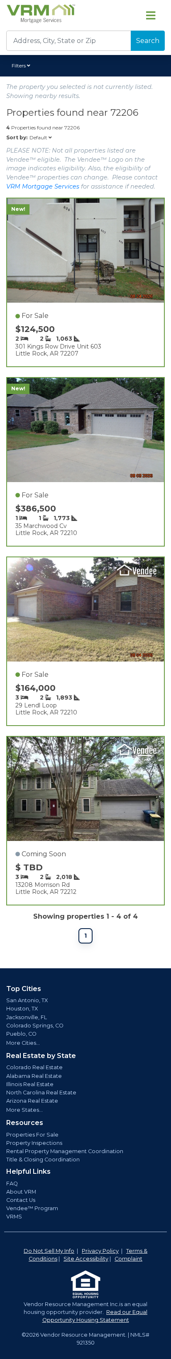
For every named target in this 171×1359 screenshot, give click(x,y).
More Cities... (23, 1043)
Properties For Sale (32, 1135)
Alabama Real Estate (34, 1076)
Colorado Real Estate (34, 1067)
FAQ (12, 1183)
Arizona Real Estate (32, 1101)
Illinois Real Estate (30, 1084)
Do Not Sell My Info (49, 1251)
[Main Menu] (150, 15)
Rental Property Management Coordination (64, 1151)
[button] (22, 65)
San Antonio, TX (27, 1000)
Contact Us (20, 1200)
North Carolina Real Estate (41, 1092)
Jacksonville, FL (26, 1017)
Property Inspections (34, 1143)
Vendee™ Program (32, 1208)
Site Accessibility (86, 1259)
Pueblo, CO (21, 1034)
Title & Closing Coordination (43, 1159)
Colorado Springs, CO (35, 1025)
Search (147, 41)
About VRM (21, 1192)
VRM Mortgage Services (42, 186)
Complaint (128, 1259)
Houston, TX (22, 1009)
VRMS (14, 1216)
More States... (24, 1110)
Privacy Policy (100, 1251)
